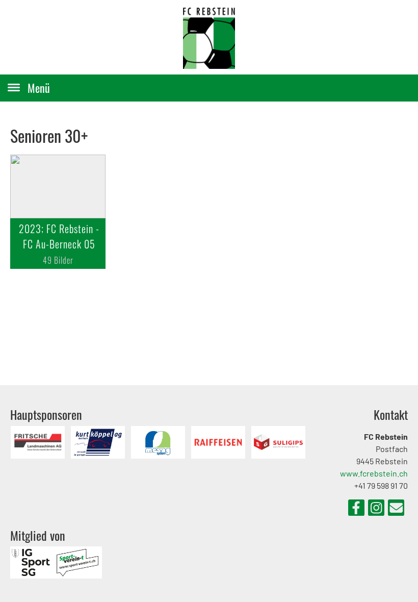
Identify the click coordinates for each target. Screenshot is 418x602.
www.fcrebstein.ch (374, 473)
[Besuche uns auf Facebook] (356, 509)
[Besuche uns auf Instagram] (376, 509)
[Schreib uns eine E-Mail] (396, 509)
